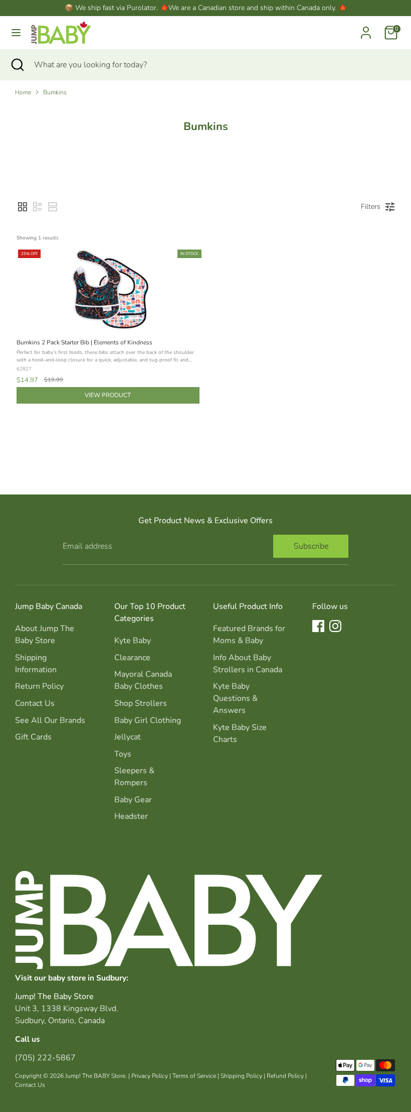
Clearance (132, 657)
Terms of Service (194, 1076)
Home (23, 92)
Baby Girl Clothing (147, 720)
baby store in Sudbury (87, 977)
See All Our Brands (50, 720)
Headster (131, 816)
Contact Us (35, 703)
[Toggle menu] (16, 33)
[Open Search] (17, 64)
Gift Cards (33, 737)
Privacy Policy (149, 1076)
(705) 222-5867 (45, 1057)
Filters (370, 206)
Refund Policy (285, 1076)
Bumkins (55, 92)
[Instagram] (335, 626)
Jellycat (127, 737)
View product (108, 395)
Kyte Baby (132, 640)
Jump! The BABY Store (95, 1076)
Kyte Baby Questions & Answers (235, 698)
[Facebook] (318, 626)
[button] (23, 207)
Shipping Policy (241, 1076)
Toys (122, 754)
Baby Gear (133, 799)
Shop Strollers (140, 703)
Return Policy (39, 686)
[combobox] (215, 64)
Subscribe (311, 546)
